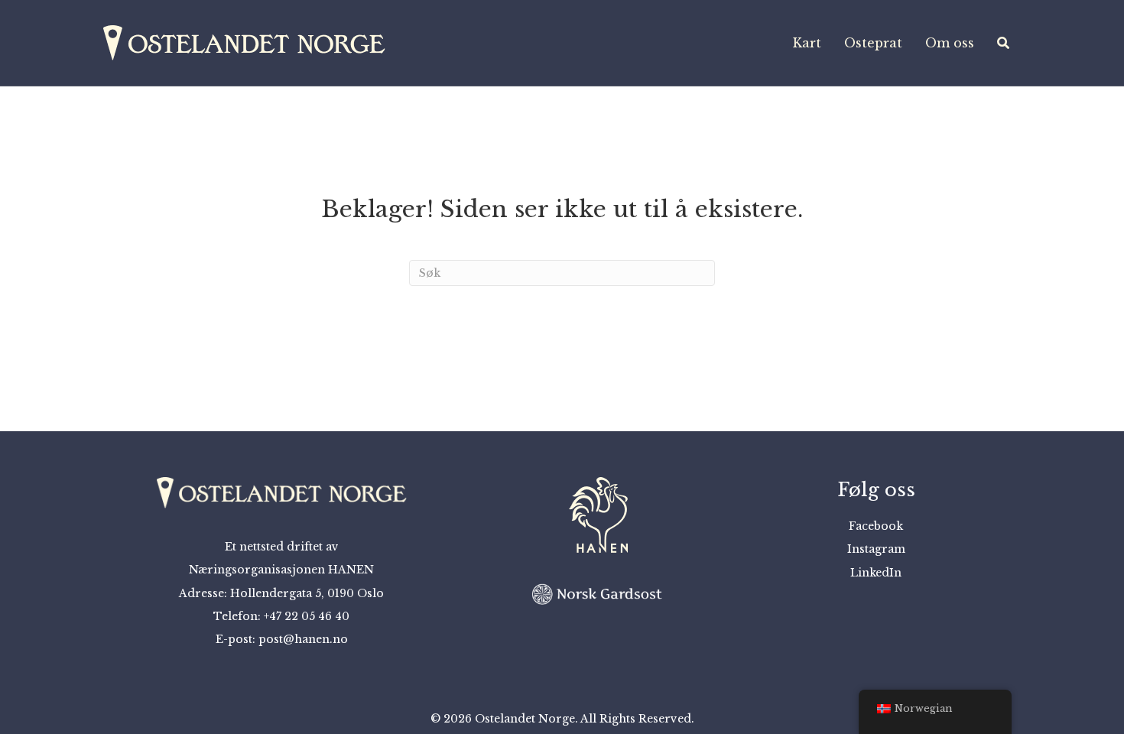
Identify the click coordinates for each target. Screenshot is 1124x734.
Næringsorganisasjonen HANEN (281, 569)
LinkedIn (875, 573)
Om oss (949, 42)
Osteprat (873, 42)
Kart (807, 42)
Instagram (876, 549)
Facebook (876, 526)
